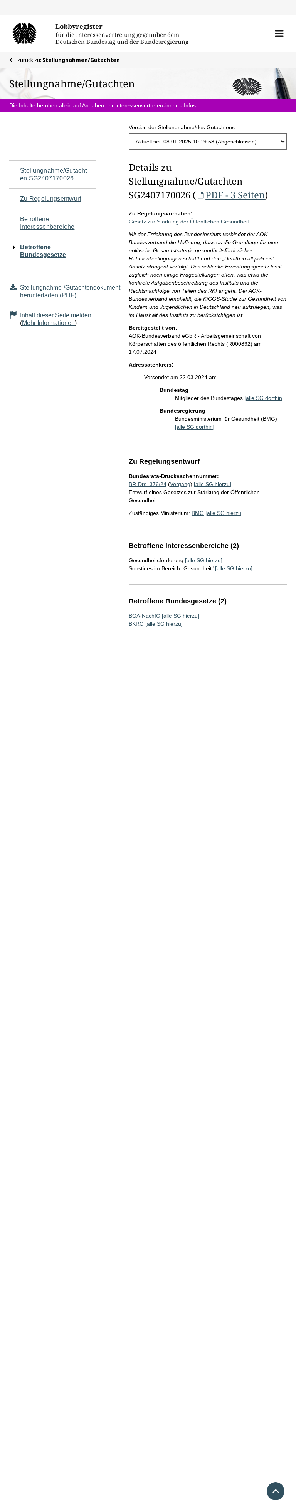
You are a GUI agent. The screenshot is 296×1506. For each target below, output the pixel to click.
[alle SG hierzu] (212, 484)
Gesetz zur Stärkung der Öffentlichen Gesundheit (189, 221)
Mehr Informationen (48, 323)
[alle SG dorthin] (264, 398)
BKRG (136, 624)
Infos (190, 105)
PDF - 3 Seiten (235, 194)
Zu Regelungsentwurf (50, 198)
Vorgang (180, 484)
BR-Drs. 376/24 (147, 484)
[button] (279, 33)
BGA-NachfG (144, 616)
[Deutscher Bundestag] (29, 33)
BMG (198, 513)
